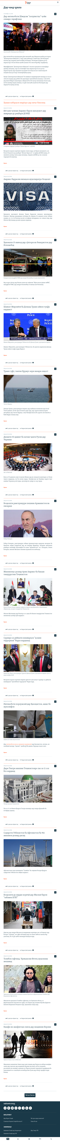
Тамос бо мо (34, 1121)
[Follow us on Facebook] (8, 1108)
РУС (40, 1139)
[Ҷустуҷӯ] (51, 1139)
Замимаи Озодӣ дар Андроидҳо (12, 1130)
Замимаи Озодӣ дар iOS (10, 1133)
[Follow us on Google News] (5, 1108)
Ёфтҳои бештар (30, 1095)
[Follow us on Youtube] (12, 1108)
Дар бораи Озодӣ (8, 1118)
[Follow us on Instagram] (15, 1108)
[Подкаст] (30, 1108)
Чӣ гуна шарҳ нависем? (37, 1118)
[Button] (12, 96)
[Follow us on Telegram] (23, 1108)
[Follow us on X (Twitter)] (19, 1108)
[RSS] (26, 1108)
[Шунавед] (18, 1139)
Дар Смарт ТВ (34, 1130)
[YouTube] (29, 1139)
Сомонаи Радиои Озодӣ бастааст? (13, 1121)
